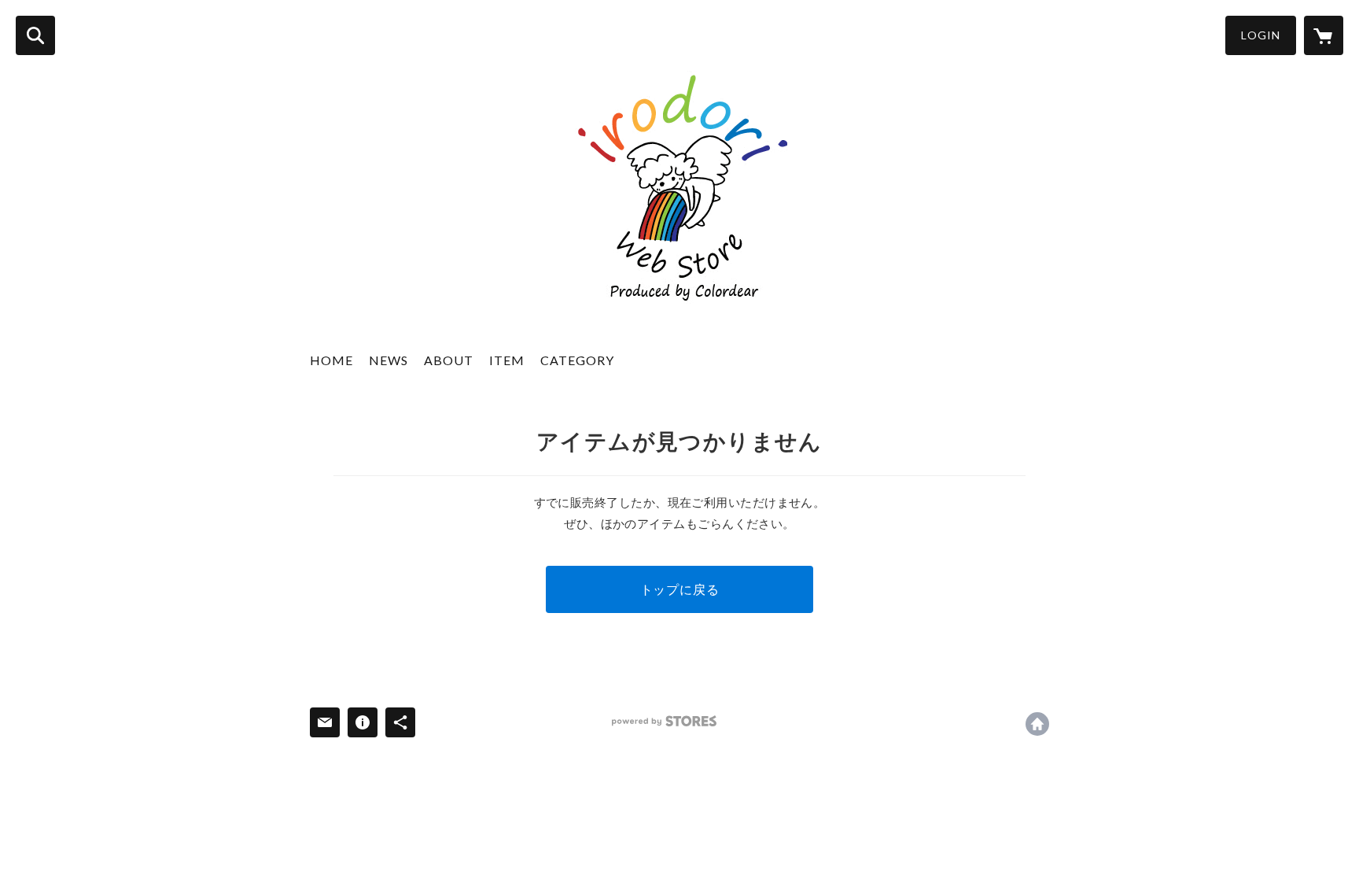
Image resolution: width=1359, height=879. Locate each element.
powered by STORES (664, 721)
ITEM (507, 360)
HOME (331, 360)
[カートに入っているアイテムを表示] (1323, 35)
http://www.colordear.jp (1037, 724)
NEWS (388, 360)
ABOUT (448, 360)
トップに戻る (680, 589)
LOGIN (1260, 35)
